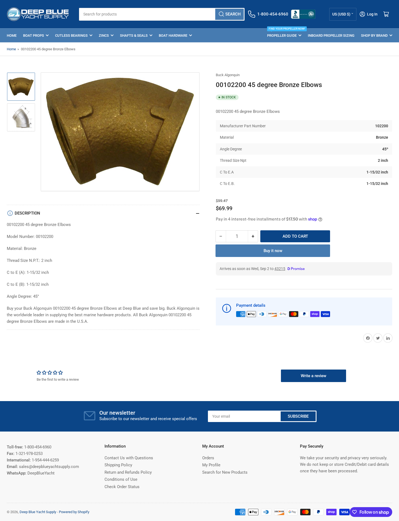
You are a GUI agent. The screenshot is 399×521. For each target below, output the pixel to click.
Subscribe (298, 416)
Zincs (104, 35)
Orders (208, 457)
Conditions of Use (120, 479)
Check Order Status (122, 486)
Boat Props (33, 35)
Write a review (313, 375)
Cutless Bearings (71, 35)
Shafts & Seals (134, 35)
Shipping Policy (118, 465)
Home (12, 35)
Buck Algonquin (228, 75)
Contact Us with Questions (128, 457)
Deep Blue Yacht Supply (38, 512)
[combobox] (161, 14)
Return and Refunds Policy (128, 472)
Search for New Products (225, 472)
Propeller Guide (284, 33)
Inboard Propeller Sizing (331, 35)
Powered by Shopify (74, 512)
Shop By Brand (374, 35)
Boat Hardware (173, 35)
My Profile (211, 465)
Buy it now (273, 250)
